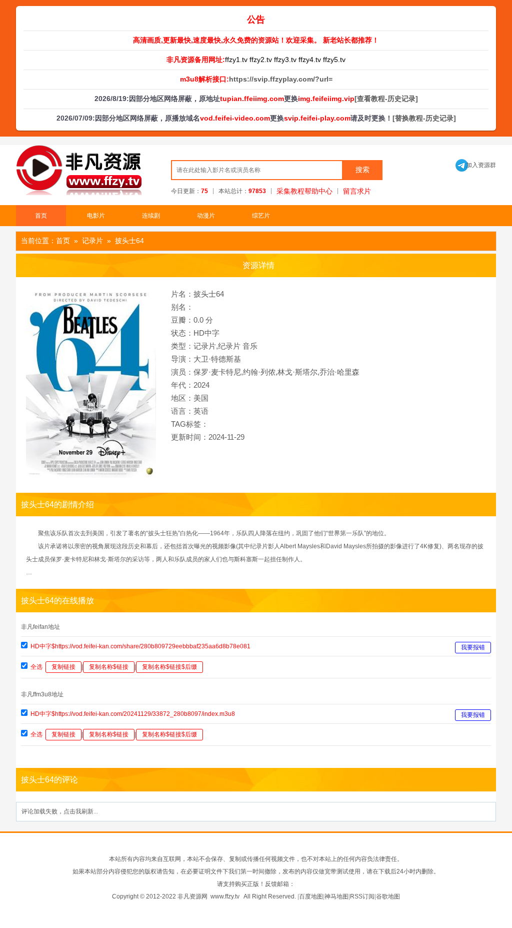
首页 (41, 215)
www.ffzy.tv (225, 896)
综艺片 (261, 215)
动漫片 (206, 215)
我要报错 (473, 647)
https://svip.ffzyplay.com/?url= (280, 79)
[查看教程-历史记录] (386, 99)
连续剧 (151, 215)
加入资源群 (476, 165)
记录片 (92, 241)
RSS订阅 (362, 896)
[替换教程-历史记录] (424, 118)
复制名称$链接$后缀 (169, 666)
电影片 (96, 215)
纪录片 (229, 346)
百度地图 (311, 896)
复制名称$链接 (108, 666)
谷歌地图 (388, 896)
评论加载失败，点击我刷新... (60, 811)
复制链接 (64, 666)
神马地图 (336, 896)
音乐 (250, 346)
